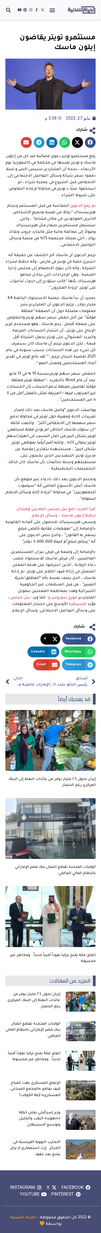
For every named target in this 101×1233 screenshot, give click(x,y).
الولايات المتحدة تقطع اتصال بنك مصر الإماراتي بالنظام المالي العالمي (33, 1030)
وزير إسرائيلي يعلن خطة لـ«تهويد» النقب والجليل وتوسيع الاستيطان (39, 1119)
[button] (52, 9)
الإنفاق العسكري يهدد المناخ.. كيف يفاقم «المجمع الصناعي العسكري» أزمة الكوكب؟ (34, 1089)
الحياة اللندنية (23, 1218)
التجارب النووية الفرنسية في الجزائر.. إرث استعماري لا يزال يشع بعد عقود (35, 1148)
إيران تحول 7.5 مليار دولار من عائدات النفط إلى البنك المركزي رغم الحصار (34, 1000)
